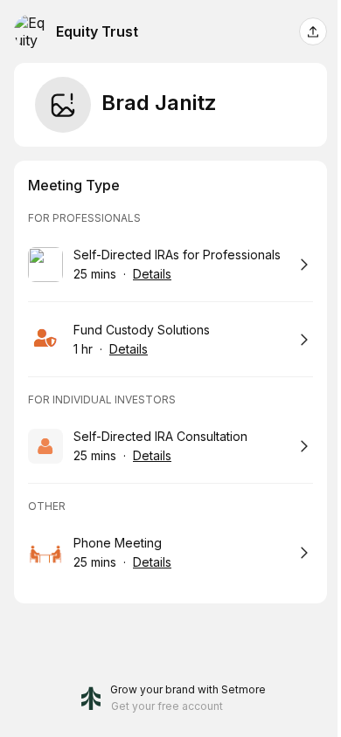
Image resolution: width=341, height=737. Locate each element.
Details (152, 273)
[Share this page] (313, 31)
